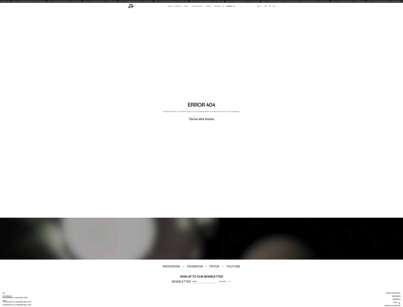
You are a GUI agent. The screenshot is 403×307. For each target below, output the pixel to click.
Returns (396, 302)
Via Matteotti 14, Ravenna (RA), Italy (17, 302)
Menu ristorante (393, 293)
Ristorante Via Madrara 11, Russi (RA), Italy (15, 296)
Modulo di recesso (392, 305)
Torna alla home (201, 119)
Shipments (396, 296)
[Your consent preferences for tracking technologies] (399, 303)
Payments (396, 299)
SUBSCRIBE (222, 281)
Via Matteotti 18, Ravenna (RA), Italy (17, 305)
